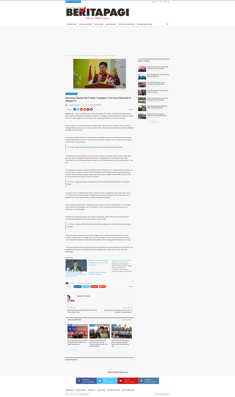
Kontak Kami (98, 24)
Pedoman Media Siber (144, 24)
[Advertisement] (117, 40)
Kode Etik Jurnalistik (126, 24)
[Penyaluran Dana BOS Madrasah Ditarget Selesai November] (123, 265)
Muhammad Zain (87, 283)
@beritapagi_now (121, 372)
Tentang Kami (72, 24)
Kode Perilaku (111, 24)
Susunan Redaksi (85, 24)
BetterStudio (166, 394)
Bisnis (69, 325)
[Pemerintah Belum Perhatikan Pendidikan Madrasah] (99, 265)
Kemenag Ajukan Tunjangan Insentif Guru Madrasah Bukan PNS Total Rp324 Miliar (76, 274)
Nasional (74, 93)
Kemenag (80, 283)
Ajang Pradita (73, 283)
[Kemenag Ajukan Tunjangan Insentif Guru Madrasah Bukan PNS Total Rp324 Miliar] (76, 265)
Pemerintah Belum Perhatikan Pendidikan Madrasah (97, 273)
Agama (68, 93)
